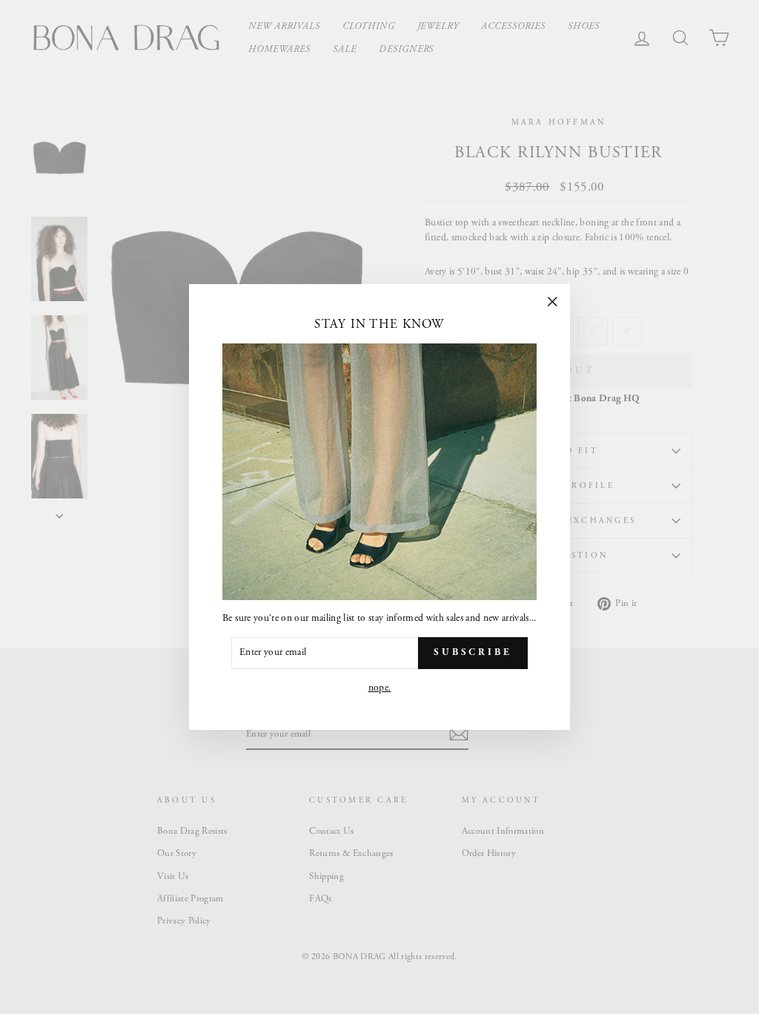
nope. (379, 688)
